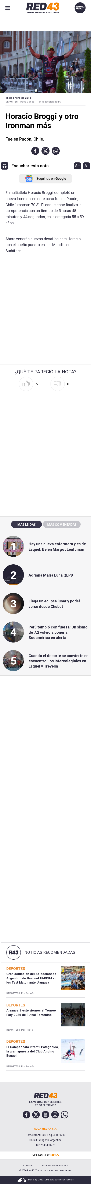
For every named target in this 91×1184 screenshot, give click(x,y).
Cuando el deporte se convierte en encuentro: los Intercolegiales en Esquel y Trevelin (58, 660)
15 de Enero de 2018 (18, 97)
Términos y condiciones (54, 1165)
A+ (77, 165)
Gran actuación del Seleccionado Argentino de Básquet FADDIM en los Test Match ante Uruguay (31, 978)
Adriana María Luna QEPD (51, 575)
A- (86, 165)
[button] (35, 151)
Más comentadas (61, 524)
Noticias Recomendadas (49, 952)
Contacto (28, 1165)
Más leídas (26, 524)
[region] (45, 422)
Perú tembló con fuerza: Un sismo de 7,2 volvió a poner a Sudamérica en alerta (58, 632)
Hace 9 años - (28, 101)
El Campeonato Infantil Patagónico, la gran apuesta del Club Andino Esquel (32, 1051)
